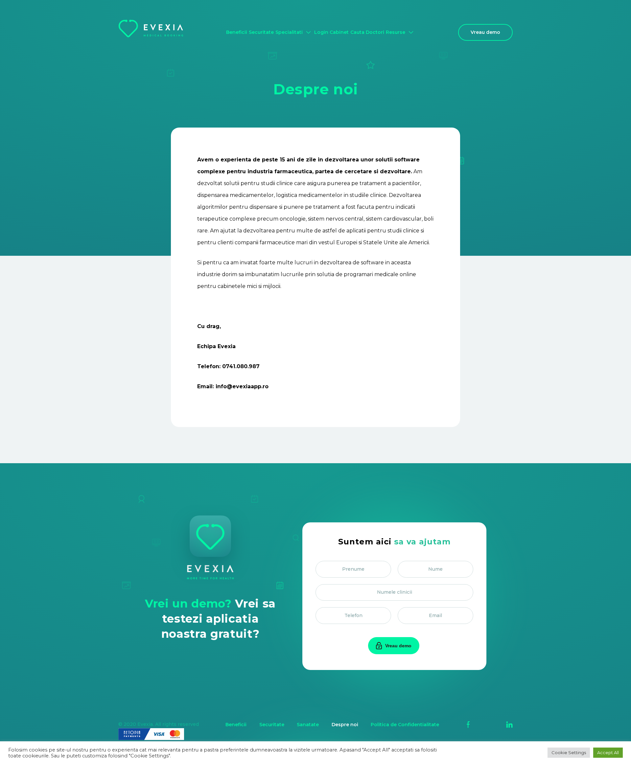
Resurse (395, 32)
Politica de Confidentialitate (405, 725)
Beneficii (236, 32)
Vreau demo (485, 32)
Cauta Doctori (367, 32)
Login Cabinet (331, 32)
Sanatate (308, 725)
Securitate (261, 32)
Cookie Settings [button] (568, 752)
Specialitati (289, 32)
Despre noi (345, 725)
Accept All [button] (608, 752)
